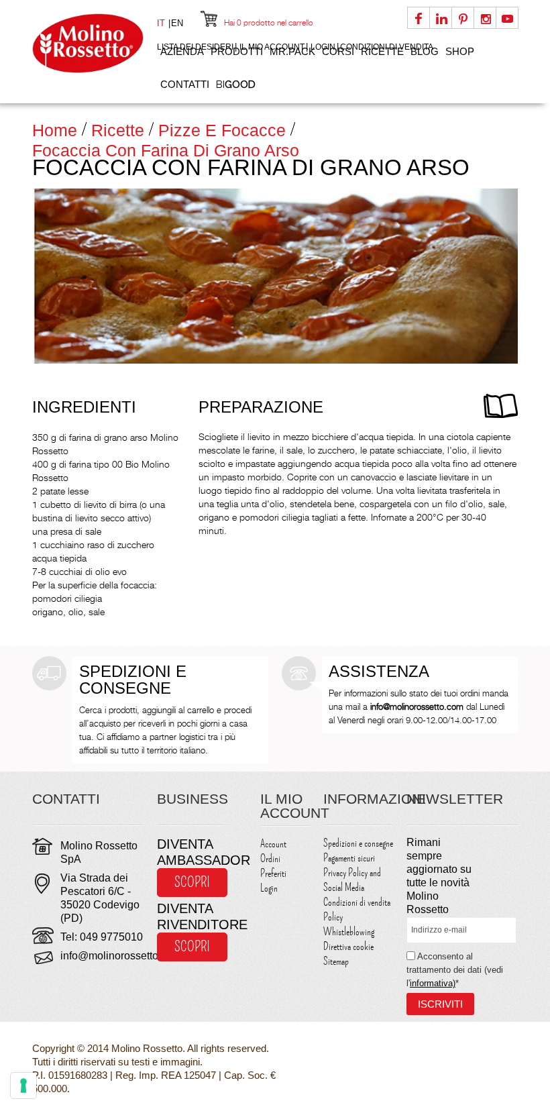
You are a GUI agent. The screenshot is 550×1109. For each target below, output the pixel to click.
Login (269, 888)
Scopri (192, 882)
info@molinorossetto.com (120, 955)
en (177, 23)
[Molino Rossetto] (88, 43)
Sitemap (336, 961)
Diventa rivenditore (192, 916)
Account (273, 844)
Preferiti (273, 873)
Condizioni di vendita (356, 902)
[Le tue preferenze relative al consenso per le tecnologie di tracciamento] (23, 1085)
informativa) (432, 983)
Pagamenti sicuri (349, 858)
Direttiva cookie (348, 946)
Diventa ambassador (192, 852)
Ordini (270, 858)
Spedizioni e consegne (358, 843)
